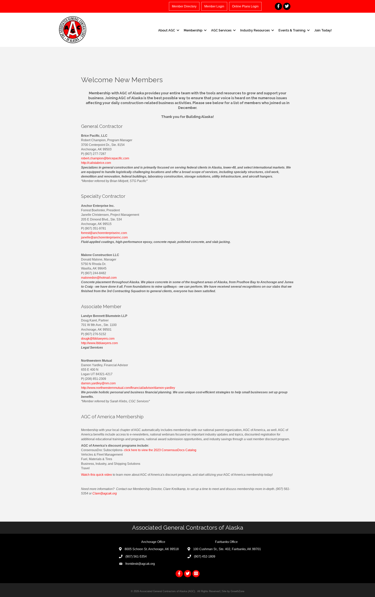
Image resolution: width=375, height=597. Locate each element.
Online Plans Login (245, 6)
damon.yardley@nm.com (98, 383)
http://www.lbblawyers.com (99, 343)
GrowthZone (237, 591)
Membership (193, 30)
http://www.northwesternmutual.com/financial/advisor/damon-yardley (128, 387)
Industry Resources (255, 30)
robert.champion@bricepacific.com (105, 158)
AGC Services (221, 30)
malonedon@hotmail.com (99, 277)
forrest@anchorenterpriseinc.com (104, 233)
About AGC (166, 30)
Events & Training (292, 30)
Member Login (214, 6)
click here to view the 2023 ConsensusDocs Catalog (160, 450)
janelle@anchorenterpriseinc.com (104, 237)
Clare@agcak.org (104, 493)
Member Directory (184, 6)
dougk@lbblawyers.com (97, 338)
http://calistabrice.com (96, 162)
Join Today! (323, 30)
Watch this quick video (96, 474)
